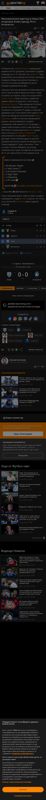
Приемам (23, 789)
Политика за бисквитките (23, 753)
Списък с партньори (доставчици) (16, 782)
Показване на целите (23, 795)
